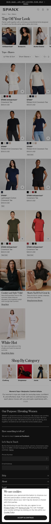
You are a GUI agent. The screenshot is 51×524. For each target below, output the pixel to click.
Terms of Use (24, 507)
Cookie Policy (9, 512)
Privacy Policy (9, 507)
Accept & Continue (26, 517)
